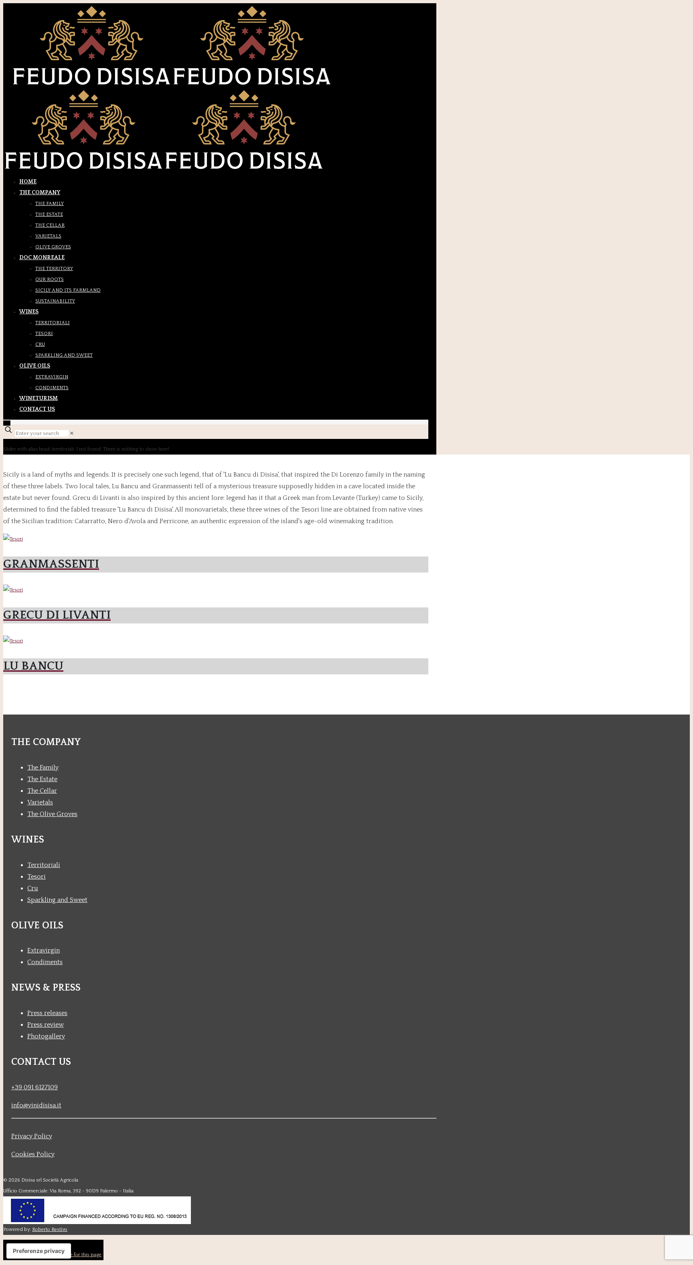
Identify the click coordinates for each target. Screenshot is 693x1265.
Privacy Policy (31, 1136)
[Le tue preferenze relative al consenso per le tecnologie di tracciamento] (38, 1251)
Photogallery (46, 1036)
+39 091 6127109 (34, 1087)
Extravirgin (43, 950)
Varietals (40, 802)
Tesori (36, 876)
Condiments (45, 962)
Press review (45, 1024)
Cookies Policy (33, 1154)
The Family (43, 767)
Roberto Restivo (49, 1229)
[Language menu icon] (6, 423)
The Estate (42, 779)
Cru (32, 888)
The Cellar (42, 790)
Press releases (47, 1013)
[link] (72, 433)
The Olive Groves (52, 814)
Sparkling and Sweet (57, 900)
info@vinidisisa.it (36, 1105)
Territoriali (43, 865)
